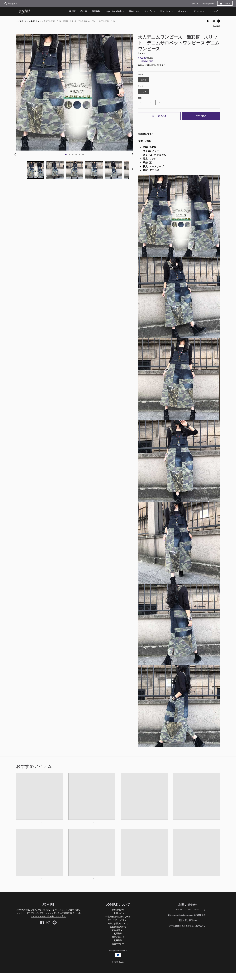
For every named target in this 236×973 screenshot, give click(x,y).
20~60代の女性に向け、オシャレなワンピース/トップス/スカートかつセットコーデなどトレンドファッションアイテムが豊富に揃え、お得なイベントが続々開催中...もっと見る (48, 913)
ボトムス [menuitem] (182, 11)
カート (226, 3)
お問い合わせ (118, 937)
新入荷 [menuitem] (72, 11)
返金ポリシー (118, 930)
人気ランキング (35, 21)
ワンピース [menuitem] (165, 11)
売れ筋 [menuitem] (84, 11)
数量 (139, 98)
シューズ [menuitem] (213, 11)
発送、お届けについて (118, 923)
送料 (147, 65)
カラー (140, 75)
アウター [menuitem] (198, 11)
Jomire (141, 53)
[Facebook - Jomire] (208, 21)
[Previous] (16, 154)
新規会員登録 (208, 3)
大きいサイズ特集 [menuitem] (113, 11)
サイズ (140, 86)
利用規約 (118, 933)
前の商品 (216, 26)
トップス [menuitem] (148, 11)
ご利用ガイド (118, 913)
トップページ (21, 21)
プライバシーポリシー (118, 920)
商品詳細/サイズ (146, 133)
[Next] (132, 154)
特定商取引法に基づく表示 (118, 916)
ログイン (194, 3)
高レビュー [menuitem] (134, 11)
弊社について (118, 910)
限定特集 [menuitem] (96, 11)
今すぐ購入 (201, 115)
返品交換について (118, 926)
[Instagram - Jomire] (213, 21)
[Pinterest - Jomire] (218, 21)
